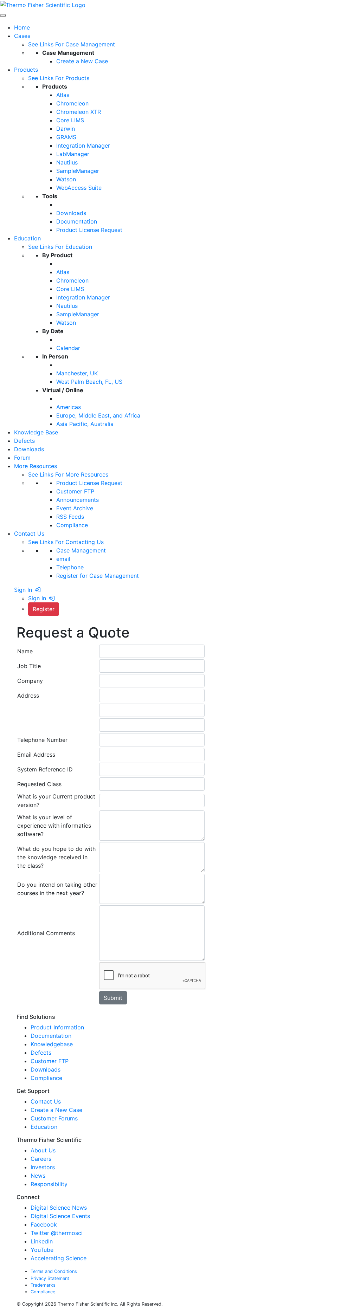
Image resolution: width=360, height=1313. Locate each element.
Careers (42, 1158)
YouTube (42, 1249)
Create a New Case (56, 1109)
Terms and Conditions (54, 1271)
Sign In (23, 589)
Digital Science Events (60, 1216)
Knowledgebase (52, 1044)
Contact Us (46, 1101)
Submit (113, 997)
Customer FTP (50, 1061)
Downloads (45, 1069)
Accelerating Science (58, 1258)
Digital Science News (59, 1207)
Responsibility (50, 1184)
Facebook (44, 1224)
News (39, 1175)
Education (44, 1126)
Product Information (57, 1027)
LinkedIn (42, 1241)
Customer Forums (54, 1118)
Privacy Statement (50, 1278)
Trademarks (43, 1285)
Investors (44, 1167)
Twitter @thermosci (57, 1232)
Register (43, 609)
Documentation (51, 1035)
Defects (41, 1052)
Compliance (46, 1077)
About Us (44, 1150)
